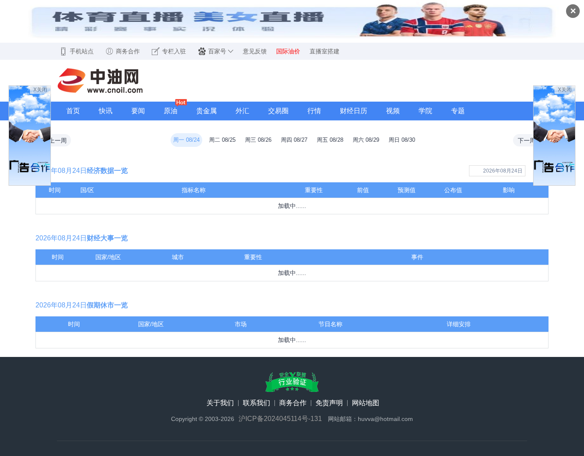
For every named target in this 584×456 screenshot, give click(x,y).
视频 (393, 110)
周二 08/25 (222, 140)
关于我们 (220, 403)
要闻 (138, 110)
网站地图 (365, 403)
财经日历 (353, 110)
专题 (458, 110)
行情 (314, 110)
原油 (170, 110)
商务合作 (293, 403)
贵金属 (206, 110)
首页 (73, 110)
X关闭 (40, 90)
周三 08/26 (258, 140)
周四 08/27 (294, 140)
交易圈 (278, 110)
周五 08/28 (330, 140)
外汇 (242, 110)
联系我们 (256, 403)
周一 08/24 (186, 140)
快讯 (105, 110)
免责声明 (329, 403)
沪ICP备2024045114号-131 (280, 419)
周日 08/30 (402, 140)
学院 (425, 110)
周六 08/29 (366, 140)
